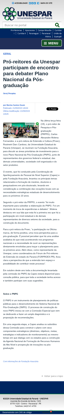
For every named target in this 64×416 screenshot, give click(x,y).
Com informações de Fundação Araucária (20, 361)
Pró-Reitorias (16, 30)
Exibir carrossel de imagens (32, 123)
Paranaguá (34, 33)
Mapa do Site (46, 3)
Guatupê (58, 36)
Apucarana (30, 30)
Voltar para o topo (53, 376)
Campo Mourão (44, 30)
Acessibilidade (21, 3)
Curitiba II (22, 33)
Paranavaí (46, 33)
